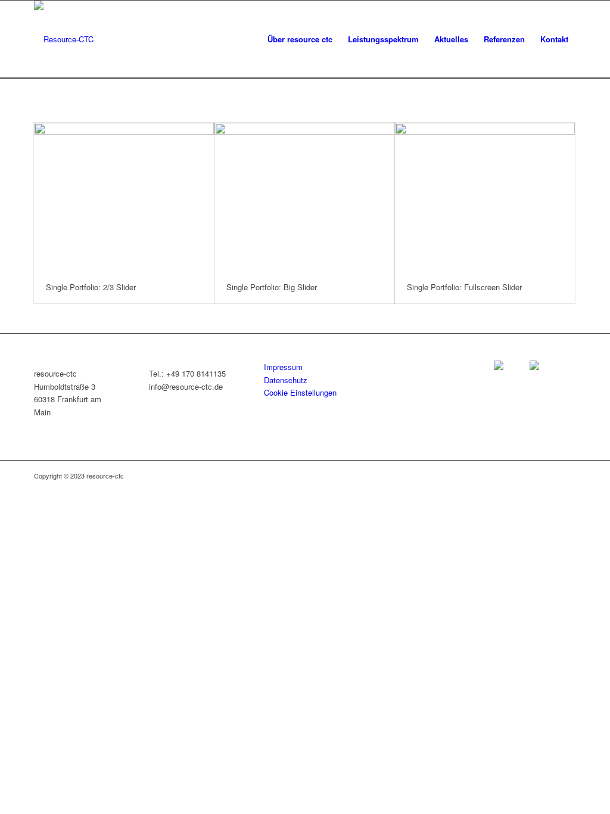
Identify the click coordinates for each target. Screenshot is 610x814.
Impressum (283, 366)
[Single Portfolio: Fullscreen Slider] (485, 197)
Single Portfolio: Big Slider (271, 287)
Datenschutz (285, 380)
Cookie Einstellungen (300, 392)
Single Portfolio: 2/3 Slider (91, 287)
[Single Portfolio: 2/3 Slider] (124, 197)
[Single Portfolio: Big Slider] (304, 197)
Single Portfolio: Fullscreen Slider (464, 287)
